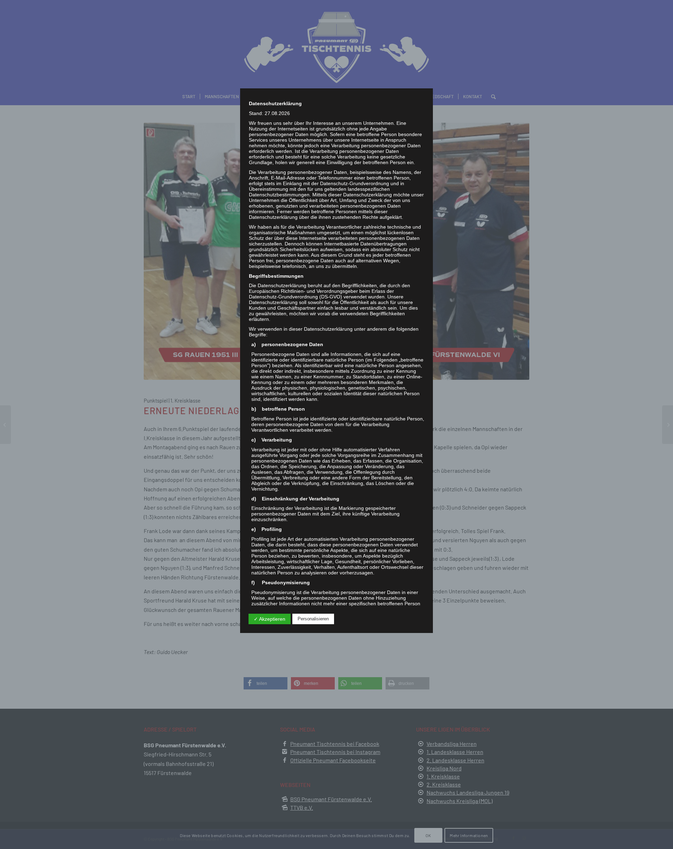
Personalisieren (313, 618)
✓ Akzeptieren (269, 619)
